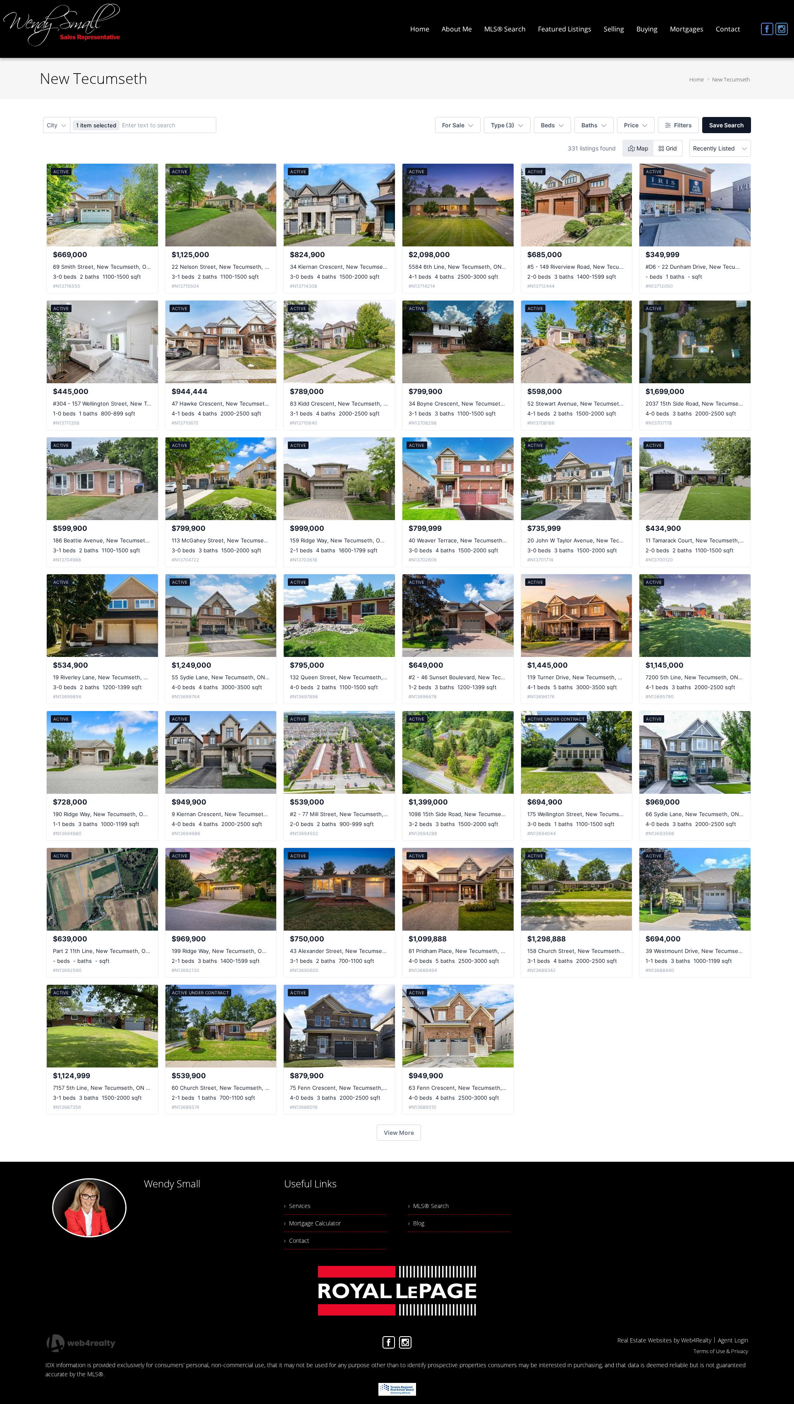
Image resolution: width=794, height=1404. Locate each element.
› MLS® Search (428, 1206)
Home (696, 79)
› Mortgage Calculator (312, 1223)
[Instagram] (781, 29)
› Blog (416, 1223)
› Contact (296, 1240)
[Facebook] (767, 29)
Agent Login (733, 1340)
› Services (297, 1206)
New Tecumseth (731, 79)
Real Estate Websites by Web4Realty (664, 1340)
